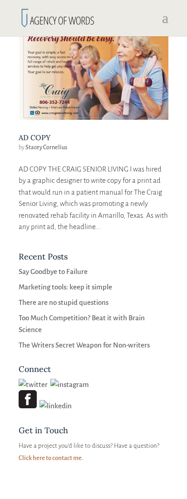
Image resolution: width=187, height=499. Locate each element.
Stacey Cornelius (46, 147)
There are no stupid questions (63, 302)
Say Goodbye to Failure (53, 271)
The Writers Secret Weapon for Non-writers (84, 345)
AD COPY (34, 137)
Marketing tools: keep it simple (65, 287)
